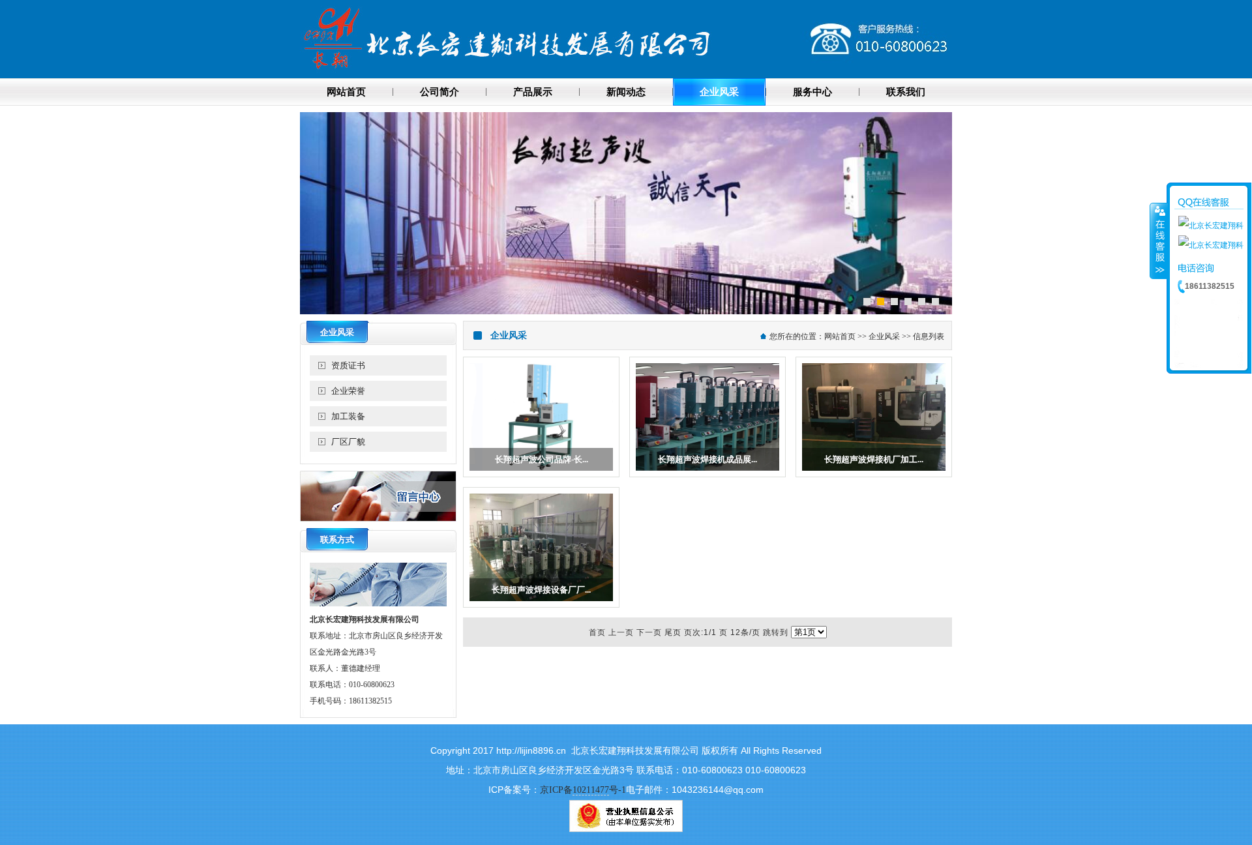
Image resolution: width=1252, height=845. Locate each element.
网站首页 (840, 336)
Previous (310, 211)
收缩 (1159, 240)
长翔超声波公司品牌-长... (541, 459)
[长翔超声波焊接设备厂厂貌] (541, 604)
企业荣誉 (348, 391)
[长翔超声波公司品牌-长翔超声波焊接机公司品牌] (541, 474)
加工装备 (348, 416)
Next (942, 211)
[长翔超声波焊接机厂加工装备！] (873, 474)
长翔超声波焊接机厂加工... (873, 459)
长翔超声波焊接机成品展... (707, 459)
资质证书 (348, 365)
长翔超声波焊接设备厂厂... (541, 590)
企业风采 (884, 336)
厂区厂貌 (348, 442)
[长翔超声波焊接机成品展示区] (707, 474)
